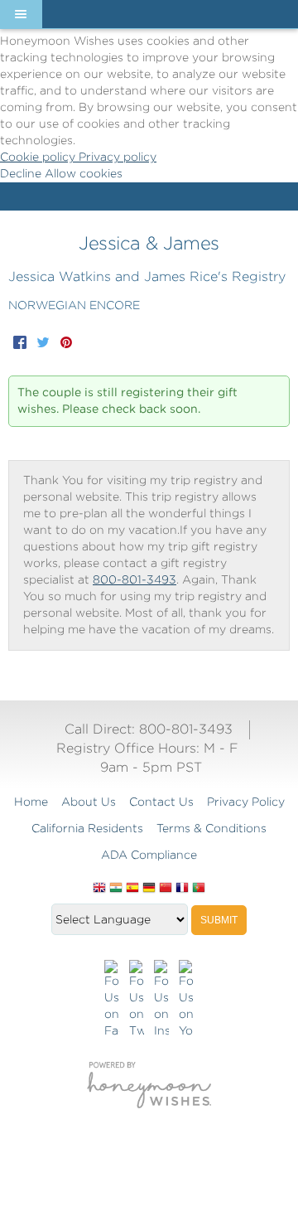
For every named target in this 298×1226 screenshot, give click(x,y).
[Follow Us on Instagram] (161, 999)
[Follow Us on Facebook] (111, 999)
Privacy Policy (246, 801)
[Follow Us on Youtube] (186, 999)
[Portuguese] (198, 888)
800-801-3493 (134, 579)
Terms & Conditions (211, 828)
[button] (20, 14)
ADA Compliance (149, 854)
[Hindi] (116, 888)
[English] (99, 888)
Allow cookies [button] (84, 173)
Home (31, 801)
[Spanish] (132, 888)
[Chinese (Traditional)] (165, 888)
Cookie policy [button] (39, 156)
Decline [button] (22, 173)
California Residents (87, 828)
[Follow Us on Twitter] (136, 999)
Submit (219, 920)
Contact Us (161, 801)
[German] (149, 888)
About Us (88, 801)
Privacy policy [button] (117, 156)
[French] (182, 888)
